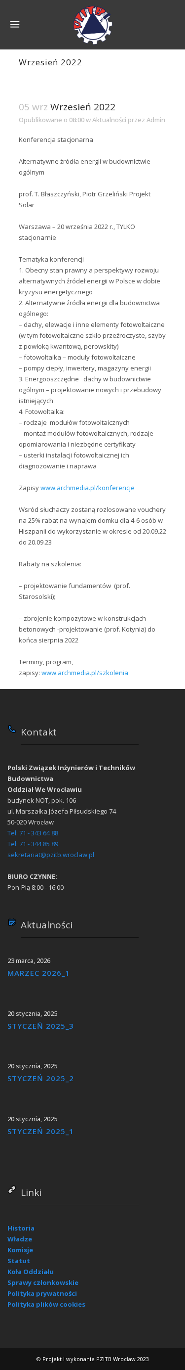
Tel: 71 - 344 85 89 (32, 843)
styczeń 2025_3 (40, 1026)
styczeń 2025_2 (40, 1078)
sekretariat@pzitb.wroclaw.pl (50, 854)
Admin (156, 119)
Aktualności (109, 119)
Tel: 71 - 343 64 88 (32, 832)
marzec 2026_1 (38, 973)
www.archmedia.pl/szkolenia (84, 672)
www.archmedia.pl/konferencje (87, 487)
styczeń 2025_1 (40, 1131)
